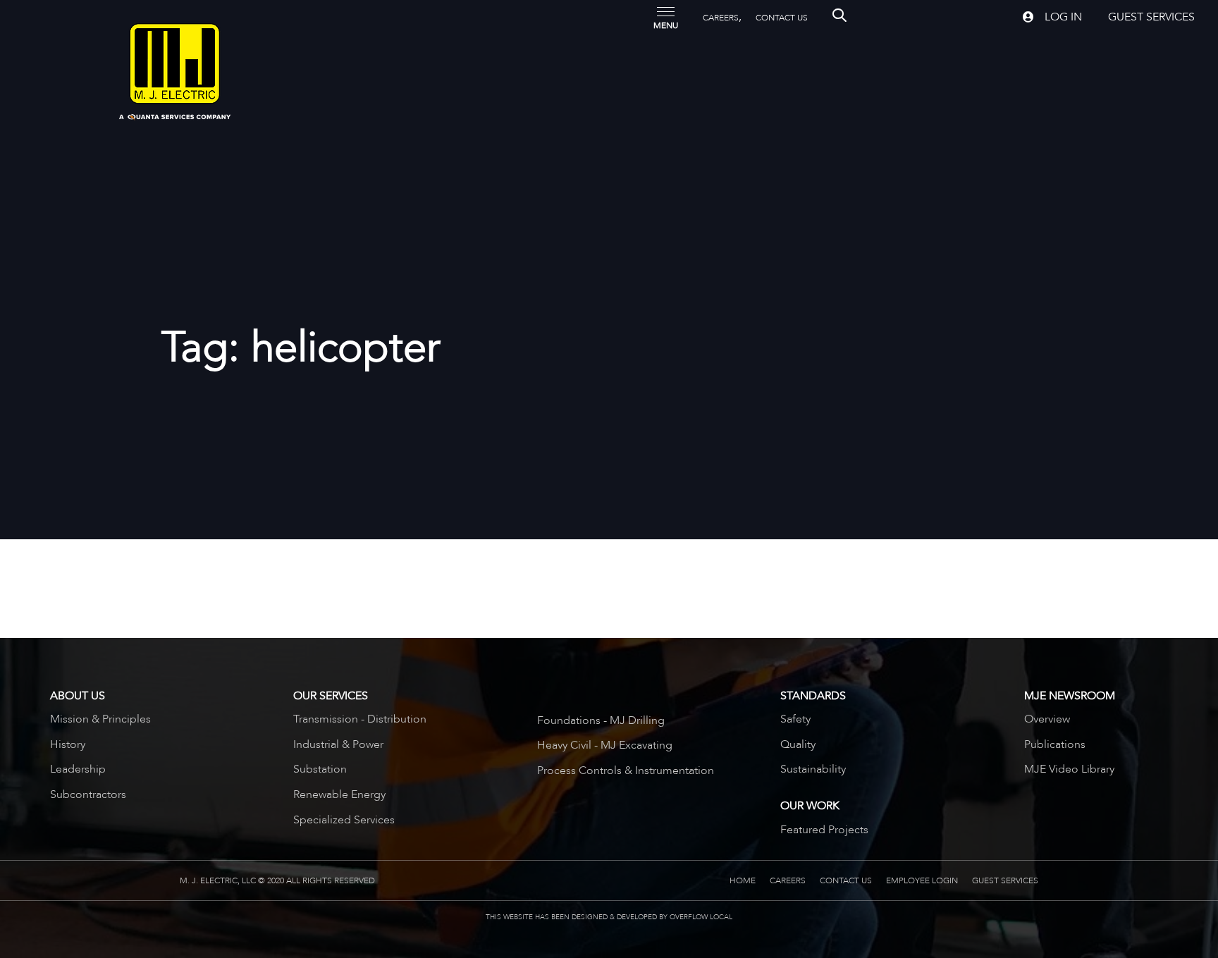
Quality (798, 744)
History (67, 744)
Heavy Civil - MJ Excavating (604, 745)
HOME (743, 880)
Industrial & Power (338, 744)
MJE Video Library (1069, 769)
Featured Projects (824, 829)
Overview (1047, 719)
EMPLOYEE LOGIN (922, 880)
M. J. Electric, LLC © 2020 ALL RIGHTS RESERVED (277, 880)
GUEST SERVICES (1005, 880)
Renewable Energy (339, 794)
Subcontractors (88, 794)
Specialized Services (344, 820)
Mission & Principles (100, 719)
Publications (1054, 744)
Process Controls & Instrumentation (625, 770)
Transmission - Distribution (359, 719)
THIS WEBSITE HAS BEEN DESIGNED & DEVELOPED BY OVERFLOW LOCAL (609, 917)
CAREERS (721, 17)
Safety (795, 719)
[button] (665, 17)
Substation (320, 769)
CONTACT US (782, 17)
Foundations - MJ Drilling (601, 720)
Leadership (78, 769)
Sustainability (813, 769)
